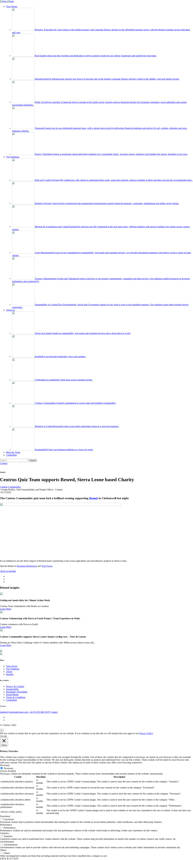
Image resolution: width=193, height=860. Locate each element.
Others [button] (3, 850)
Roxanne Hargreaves (27, 566)
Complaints (11, 700)
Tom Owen (46, 566)
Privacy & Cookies (15, 686)
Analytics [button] (4, 833)
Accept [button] (3, 736)
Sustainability (12, 689)
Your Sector (11, 6)
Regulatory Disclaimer (16, 692)
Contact (3, 463)
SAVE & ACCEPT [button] (9, 858)
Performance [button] (6, 824)
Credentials (11, 455)
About (9, 671)
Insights (9, 674)
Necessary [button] (5, 765)
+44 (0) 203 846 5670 (39, 712)
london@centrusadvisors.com (14, 712)
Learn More (5, 609)
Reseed (93, 498)
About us (10, 310)
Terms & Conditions (15, 697)
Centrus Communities (10, 487)
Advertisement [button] (7, 841)
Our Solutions (12, 157)
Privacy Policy (146, 733)
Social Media (12, 694)
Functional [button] (5, 816)
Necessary (8, 768)
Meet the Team (13, 452)
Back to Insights (8, 571)
